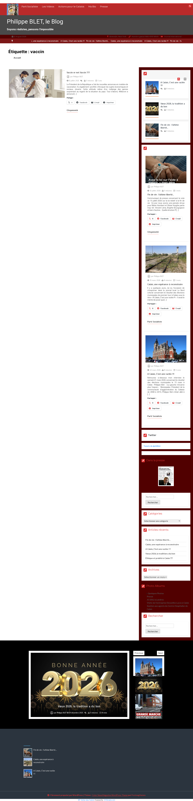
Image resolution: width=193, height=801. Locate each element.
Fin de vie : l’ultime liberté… (83, 41)
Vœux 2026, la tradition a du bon (160, 553)
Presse (104, 6)
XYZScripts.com (109, 800)
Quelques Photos (156, 593)
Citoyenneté (72, 110)
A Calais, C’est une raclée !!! (58, 41)
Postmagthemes (138, 795)
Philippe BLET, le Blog (35, 21)
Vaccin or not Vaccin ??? (78, 72)
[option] (83, 41)
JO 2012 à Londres (155, 599)
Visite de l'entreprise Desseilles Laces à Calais (168, 603)
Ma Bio (92, 6)
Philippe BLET (78, 77)
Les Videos (48, 6)
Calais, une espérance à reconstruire (113, 41)
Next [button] (160, 653)
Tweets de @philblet (152, 446)
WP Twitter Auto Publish (86, 800)
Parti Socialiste (30, 6)
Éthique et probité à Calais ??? (159, 558)
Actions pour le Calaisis (71, 6)
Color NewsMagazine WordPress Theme (110, 795)
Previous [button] (139, 653)
